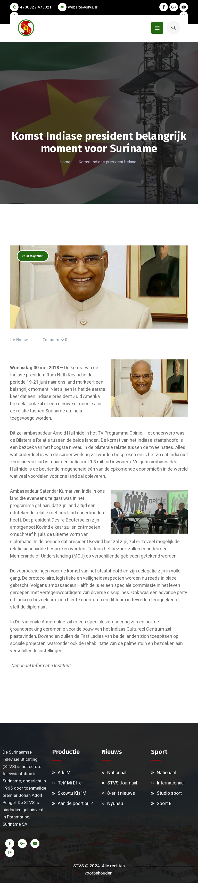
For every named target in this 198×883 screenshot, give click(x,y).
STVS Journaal (122, 782)
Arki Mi (64, 772)
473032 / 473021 (36, 7)
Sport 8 (164, 803)
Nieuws (23, 339)
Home (65, 162)
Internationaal (171, 782)
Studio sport (169, 793)
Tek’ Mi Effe (70, 782)
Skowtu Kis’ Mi (72, 793)
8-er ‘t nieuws (121, 793)
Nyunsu (115, 803)
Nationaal (116, 772)
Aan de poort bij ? (75, 803)
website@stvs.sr (83, 7)
